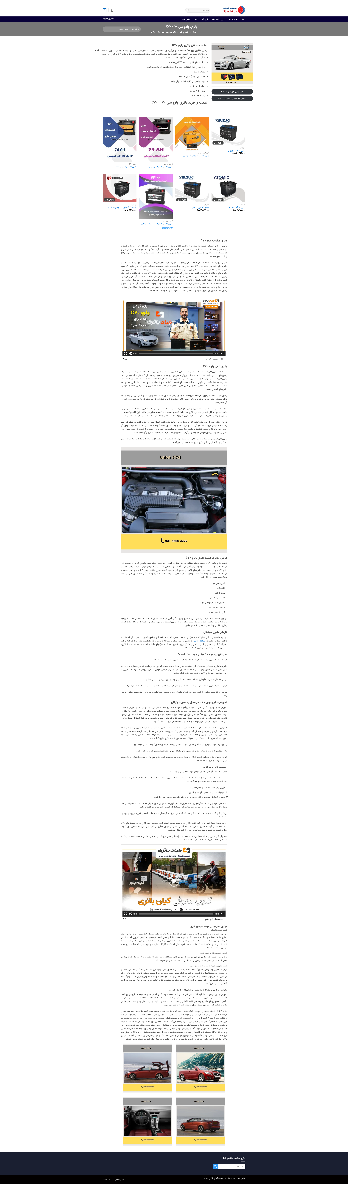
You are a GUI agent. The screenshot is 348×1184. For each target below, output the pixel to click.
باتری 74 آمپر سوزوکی (200, 207)
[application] (174, 326)
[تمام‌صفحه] (125, 353)
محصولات (234, 19)
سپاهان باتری (199, 641)
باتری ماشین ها (219, 19)
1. (215, 359)
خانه (242, 19)
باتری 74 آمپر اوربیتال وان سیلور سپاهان (157, 224)
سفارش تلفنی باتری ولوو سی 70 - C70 (232, 98)
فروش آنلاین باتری (238, 2)
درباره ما (196, 19)
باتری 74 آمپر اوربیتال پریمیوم (161, 167)
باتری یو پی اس (196, 2)
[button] (112, 10)
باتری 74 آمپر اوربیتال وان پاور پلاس (122, 207)
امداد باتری (209, 2)
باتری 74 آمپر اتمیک (237, 207)
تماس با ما (186, 19)
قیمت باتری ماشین (222, 2)
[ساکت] (130, 353)
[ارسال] (187, 10)
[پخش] (221, 353)
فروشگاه (205, 19)
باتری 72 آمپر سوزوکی (236, 150)
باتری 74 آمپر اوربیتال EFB (126, 167)
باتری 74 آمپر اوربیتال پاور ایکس (196, 156)
